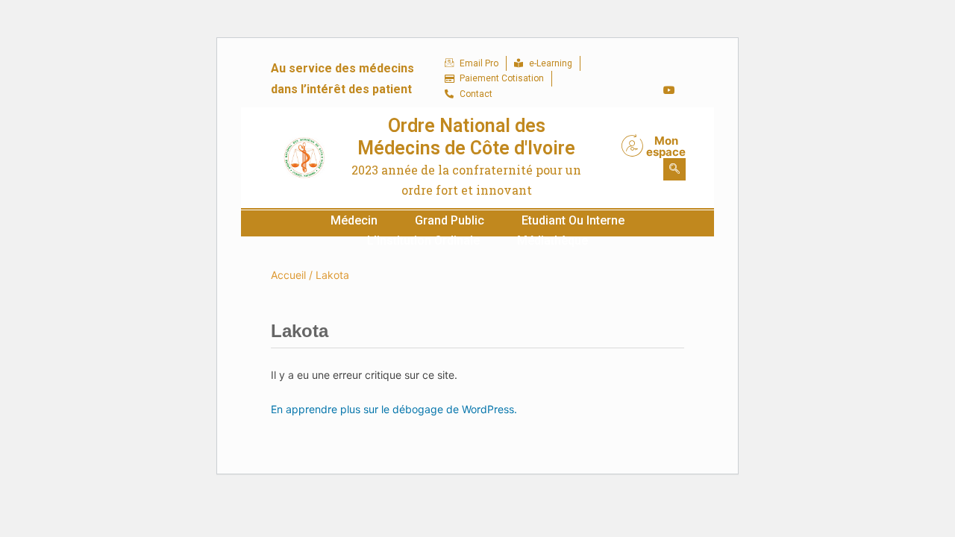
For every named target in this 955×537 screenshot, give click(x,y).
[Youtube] (669, 90)
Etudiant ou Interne (573, 220)
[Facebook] (638, 68)
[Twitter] (669, 68)
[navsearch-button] (674, 169)
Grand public (449, 220)
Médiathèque (552, 240)
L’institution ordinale (423, 240)
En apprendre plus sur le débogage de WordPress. (394, 409)
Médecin (354, 220)
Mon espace (666, 146)
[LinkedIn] (638, 90)
